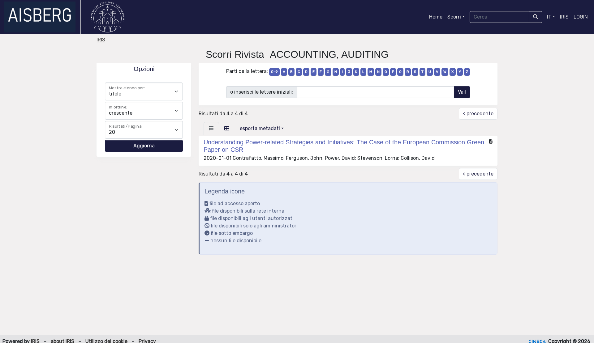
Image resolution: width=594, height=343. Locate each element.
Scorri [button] (454, 17)
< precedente (478, 113)
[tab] (211, 128)
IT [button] (549, 17)
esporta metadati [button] (260, 128)
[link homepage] (42, 17)
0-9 (274, 72)
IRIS (564, 17)
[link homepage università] (107, 17)
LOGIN (581, 17)
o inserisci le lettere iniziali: (261, 92)
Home (435, 17)
